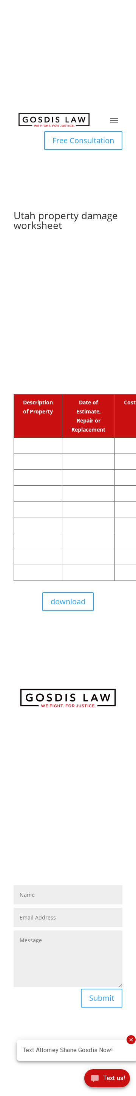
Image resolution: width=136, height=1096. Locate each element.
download (68, 601)
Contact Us (68, 835)
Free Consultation (83, 140)
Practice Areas (68, 809)
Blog (68, 817)
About (68, 800)
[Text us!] (107, 1080)
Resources (68, 826)
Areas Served (68, 843)
